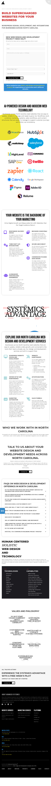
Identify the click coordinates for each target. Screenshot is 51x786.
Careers (33, 768)
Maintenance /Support (45, 308)
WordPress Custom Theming (34, 584)
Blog (40, 768)
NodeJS (8, 580)
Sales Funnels (37, 398)
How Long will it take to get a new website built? (21, 507)
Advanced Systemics (13, 764)
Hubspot (8, 587)
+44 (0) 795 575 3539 (7, 754)
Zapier (7, 593)
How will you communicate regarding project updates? (23, 531)
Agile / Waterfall (25, 318)
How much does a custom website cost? (18, 504)
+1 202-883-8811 (5, 733)
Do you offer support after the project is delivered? (22, 513)
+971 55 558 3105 (6, 740)
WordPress (8, 575)
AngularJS (8, 582)
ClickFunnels (9, 589)
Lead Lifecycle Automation (24, 715)
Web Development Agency (8, 712)
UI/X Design (10, 318)
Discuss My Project (15, 78)
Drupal (7, 577)
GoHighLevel (9, 586)
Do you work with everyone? (14, 528)
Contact (46, 768)
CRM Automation (21, 717)
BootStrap (8, 578)
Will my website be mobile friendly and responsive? (21, 520)
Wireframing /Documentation (8, 313)
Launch (43, 313)
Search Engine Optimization (8, 718)
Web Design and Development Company (22, 765)
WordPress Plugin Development (35, 582)
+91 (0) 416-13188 (5, 746)
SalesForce (36, 719)
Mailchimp (36, 721)
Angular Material (9, 584)
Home (3, 768)
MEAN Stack (9, 573)
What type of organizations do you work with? (21, 510)
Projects (25, 768)
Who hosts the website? (13, 517)
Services (17, 768)
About (9, 768)
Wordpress (36, 712)
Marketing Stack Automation (24, 712)
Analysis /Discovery (5, 308)
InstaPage (8, 591)
